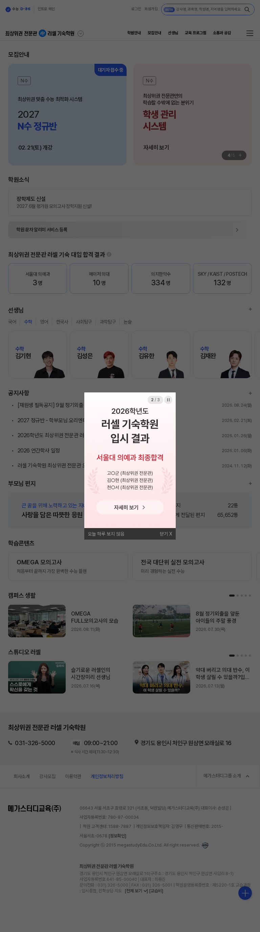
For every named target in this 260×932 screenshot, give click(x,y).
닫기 (164, 533)
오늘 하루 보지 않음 (106, 533)
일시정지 (168, 400)
